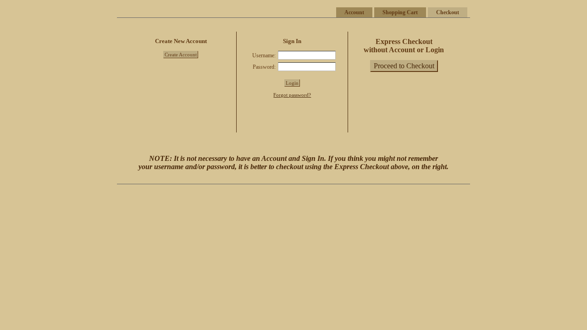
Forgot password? (292, 95)
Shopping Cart (400, 12)
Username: (264, 55)
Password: (264, 67)
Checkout (447, 12)
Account (354, 12)
